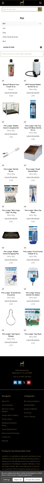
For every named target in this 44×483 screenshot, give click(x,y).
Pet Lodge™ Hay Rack (33, 334)
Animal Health (29, 405)
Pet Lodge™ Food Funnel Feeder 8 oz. (33, 253)
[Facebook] (15, 382)
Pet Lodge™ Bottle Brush (11, 170)
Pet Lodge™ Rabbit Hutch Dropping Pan (11, 253)
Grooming (27, 413)
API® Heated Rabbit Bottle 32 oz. (33, 86)
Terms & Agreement (9, 429)
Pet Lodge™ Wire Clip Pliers (33, 211)
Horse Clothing (29, 417)
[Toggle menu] (3, 3)
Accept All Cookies (33, 479)
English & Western (30, 409)
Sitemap (5, 441)
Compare (3, 80)
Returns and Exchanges (10, 433)
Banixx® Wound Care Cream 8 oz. (11, 86)
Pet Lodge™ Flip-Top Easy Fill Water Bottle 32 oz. (33, 128)
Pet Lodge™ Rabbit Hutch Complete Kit (11, 127)
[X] (24, 382)
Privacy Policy (7, 419)
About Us (5, 401)
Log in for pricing (11, 93)
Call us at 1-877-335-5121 (22, 377)
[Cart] (40, 3)
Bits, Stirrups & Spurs (31, 401)
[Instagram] (20, 382)
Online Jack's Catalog (10, 415)
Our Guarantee (7, 405)
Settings (6, 479)
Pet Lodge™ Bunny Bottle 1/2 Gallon (33, 294)
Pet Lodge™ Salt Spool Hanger (11, 335)
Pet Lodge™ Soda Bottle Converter (11, 294)
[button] (41, 47)
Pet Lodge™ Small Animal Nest (33, 170)
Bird (4, 41)
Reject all (17, 479)
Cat (4, 28)
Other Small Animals (10, 37)
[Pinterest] (29, 382)
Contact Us (6, 437)
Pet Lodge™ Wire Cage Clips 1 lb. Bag (11, 211)
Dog (4, 33)
